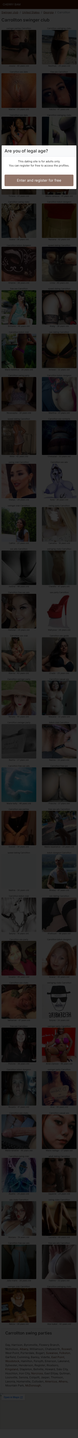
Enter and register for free (39, 180)
